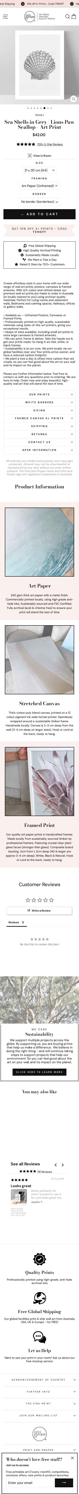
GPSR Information (39, 450)
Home (38, 115)
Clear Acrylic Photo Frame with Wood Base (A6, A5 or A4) (18, 1212)
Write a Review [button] (41, 910)
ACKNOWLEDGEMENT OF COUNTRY (38, 1379)
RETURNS (39, 434)
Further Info (38, 1391)
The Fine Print (38, 1403)
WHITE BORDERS (39, 402)
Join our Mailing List (38, 1415)
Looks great (21, 1185)
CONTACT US (39, 442)
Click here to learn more (39, 1072)
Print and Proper (38, 1450)
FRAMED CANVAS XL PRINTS (39, 418)
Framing (39, 178)
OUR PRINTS (39, 394)
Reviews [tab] (14, 922)
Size (39, 163)
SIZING (39, 410)
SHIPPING (39, 426)
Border (39, 194)
